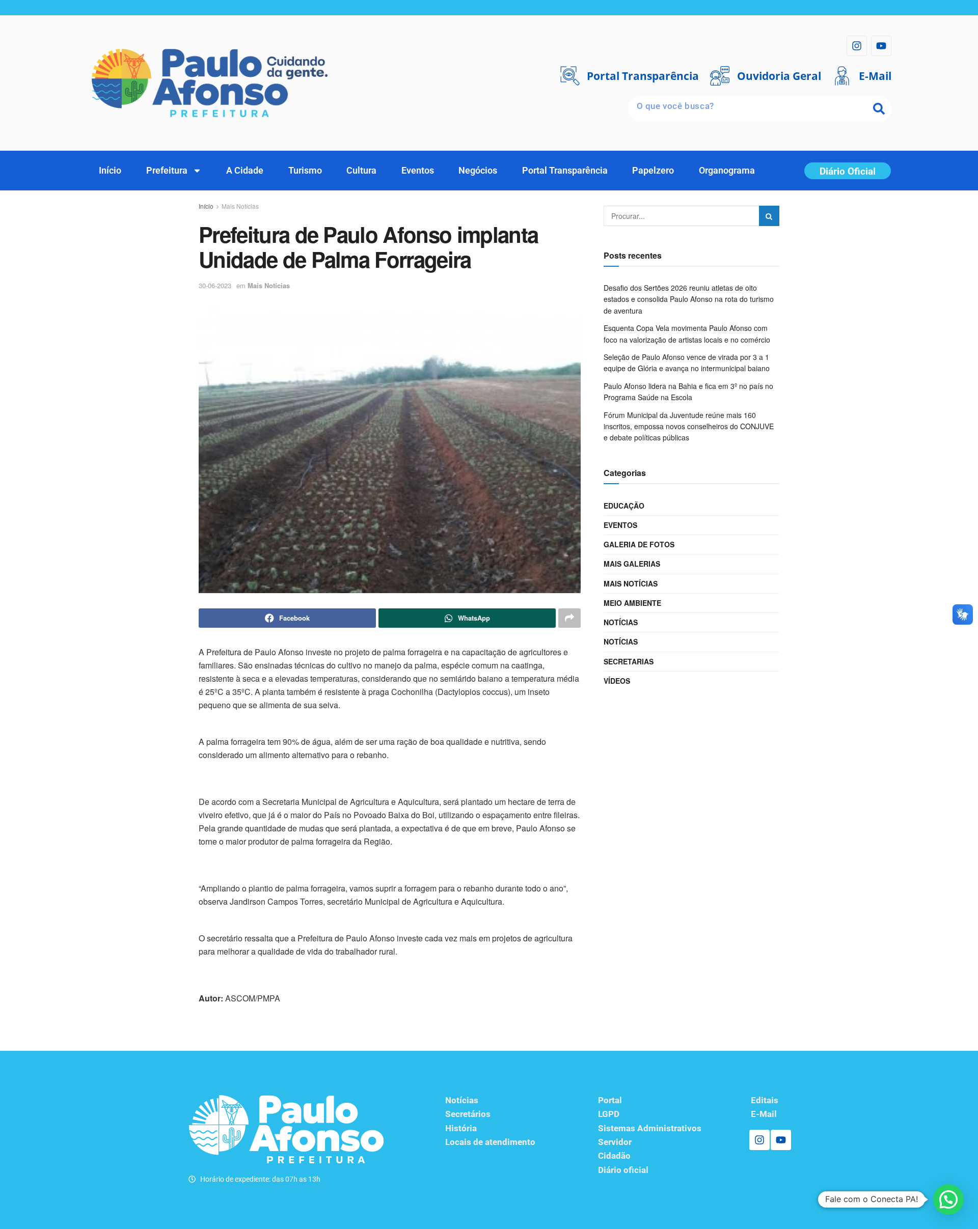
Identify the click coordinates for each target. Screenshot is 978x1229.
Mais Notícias (240, 206)
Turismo (305, 170)
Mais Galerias (632, 563)
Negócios (477, 170)
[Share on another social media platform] (569, 618)
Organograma (727, 170)
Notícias (621, 622)
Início (110, 170)
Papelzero (653, 170)
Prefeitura (166, 170)
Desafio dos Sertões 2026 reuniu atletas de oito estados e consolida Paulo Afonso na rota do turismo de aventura (689, 299)
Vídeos (617, 681)
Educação (624, 505)
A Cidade (244, 170)
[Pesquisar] (878, 108)
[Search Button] (769, 216)
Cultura (361, 170)
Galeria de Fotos (639, 544)
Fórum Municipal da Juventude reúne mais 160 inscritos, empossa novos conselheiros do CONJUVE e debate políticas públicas (689, 426)
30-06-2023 (215, 285)
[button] (948, 1199)
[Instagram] (857, 46)
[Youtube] (881, 46)
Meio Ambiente (632, 603)
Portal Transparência (565, 170)
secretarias (629, 661)
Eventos (417, 170)
